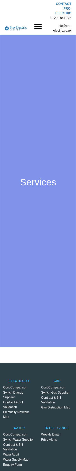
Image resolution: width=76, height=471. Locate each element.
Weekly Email (50, 434)
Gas (57, 381)
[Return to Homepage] (16, 28)
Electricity (19, 381)
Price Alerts (49, 439)
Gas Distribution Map (55, 407)
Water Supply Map (15, 459)
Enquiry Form (12, 464)
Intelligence (57, 428)
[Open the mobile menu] (38, 27)
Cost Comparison (15, 387)
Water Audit (11, 454)
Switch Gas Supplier (55, 392)
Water (19, 428)
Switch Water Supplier (18, 439)
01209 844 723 (60, 18)
